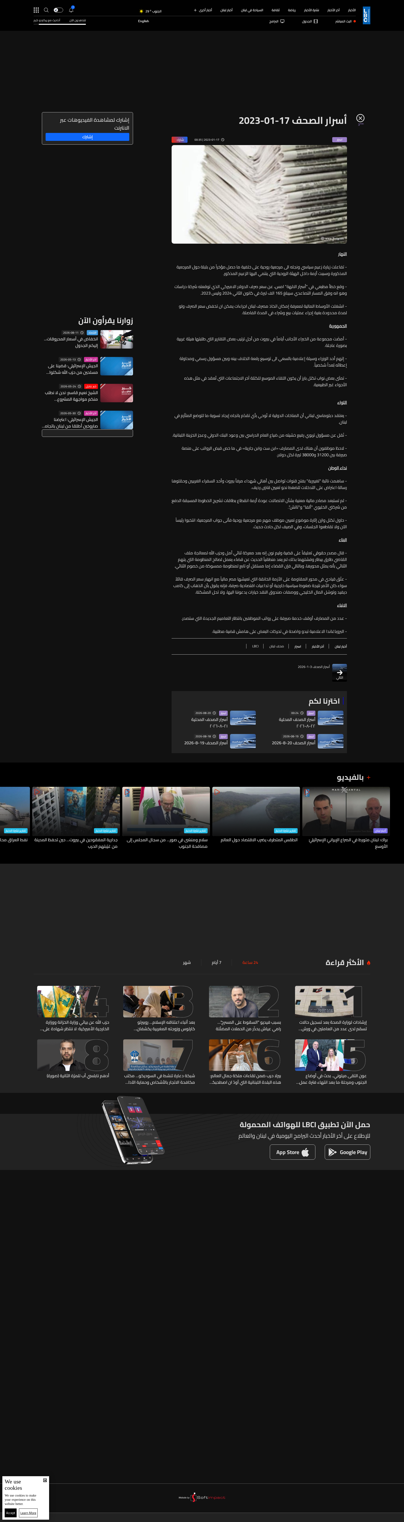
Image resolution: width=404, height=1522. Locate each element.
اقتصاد (92, 333)
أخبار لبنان (226, 10)
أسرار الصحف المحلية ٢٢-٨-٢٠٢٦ (297, 722)
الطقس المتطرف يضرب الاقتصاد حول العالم (259, 840)
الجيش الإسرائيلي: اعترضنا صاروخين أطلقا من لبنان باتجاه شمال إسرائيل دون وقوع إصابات (70, 422)
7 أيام (216, 962)
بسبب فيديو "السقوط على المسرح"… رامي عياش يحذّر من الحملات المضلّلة (248, 1025)
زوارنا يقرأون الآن (105, 320)
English (143, 21)
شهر (187, 962)
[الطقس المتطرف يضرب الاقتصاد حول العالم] (256, 818)
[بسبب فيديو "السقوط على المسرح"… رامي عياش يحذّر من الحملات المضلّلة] (245, 1009)
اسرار (311, 713)
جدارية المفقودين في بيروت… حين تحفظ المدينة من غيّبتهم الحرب (76, 843)
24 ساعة (250, 962)
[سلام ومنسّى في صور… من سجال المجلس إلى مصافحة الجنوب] (166, 818)
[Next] (6, 818)
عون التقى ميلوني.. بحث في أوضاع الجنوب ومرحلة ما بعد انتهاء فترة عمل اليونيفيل (333, 1079)
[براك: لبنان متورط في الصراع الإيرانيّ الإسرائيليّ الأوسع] (346, 818)
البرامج (273, 21)
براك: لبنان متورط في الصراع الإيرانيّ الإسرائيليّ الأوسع (348, 843)
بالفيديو (350, 777)
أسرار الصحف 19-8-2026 (206, 743)
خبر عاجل (91, 386)
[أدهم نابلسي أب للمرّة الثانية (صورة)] (73, 1062)
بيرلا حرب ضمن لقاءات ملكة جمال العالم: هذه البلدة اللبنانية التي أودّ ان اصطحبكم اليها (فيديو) (245, 1079)
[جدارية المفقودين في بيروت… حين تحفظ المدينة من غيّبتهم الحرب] (76, 818)
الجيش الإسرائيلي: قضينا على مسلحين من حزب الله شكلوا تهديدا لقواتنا (73, 369)
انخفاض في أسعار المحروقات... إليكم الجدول (71, 342)
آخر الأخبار (334, 10)
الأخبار (352, 10)
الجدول (307, 21)
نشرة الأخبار (311, 10)
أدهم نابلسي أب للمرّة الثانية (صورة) (78, 1076)
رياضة (292, 10)
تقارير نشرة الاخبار (286, 831)
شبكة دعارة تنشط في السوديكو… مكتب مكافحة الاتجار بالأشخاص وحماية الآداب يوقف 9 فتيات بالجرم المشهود (159, 1079)
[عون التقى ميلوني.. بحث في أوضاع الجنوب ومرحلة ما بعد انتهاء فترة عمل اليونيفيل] (331, 1062)
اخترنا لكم (324, 701)
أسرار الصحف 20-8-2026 (293, 743)
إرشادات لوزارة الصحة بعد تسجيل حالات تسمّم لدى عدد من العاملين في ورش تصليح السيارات (333, 1025)
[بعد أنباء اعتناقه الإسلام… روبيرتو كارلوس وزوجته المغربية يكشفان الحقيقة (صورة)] (159, 1009)
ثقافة (276, 10)
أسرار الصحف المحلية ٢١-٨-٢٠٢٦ (209, 722)
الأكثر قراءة (345, 962)
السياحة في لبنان (252, 10)
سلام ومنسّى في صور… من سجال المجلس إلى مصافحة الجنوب (167, 843)
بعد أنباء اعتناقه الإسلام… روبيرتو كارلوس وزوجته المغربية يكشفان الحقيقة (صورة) (166, 1025)
